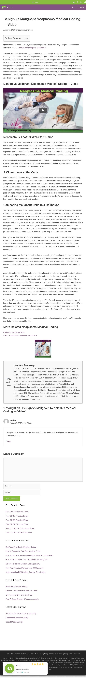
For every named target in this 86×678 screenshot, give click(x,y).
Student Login (25, 654)
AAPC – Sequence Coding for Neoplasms (20, 335)
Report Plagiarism (74, 654)
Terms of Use (34, 654)
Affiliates (17, 654)
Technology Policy (62, 654)
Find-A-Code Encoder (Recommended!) (22, 599)
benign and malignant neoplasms (32, 48)
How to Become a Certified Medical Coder (23, 551)
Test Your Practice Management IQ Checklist (24, 568)
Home (8, 654)
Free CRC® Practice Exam (17, 524)
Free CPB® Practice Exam (17, 516)
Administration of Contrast (16, 587)
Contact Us (52, 654)
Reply (9, 441)
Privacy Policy (44, 654)
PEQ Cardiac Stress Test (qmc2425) (21, 613)
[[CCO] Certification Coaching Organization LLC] (6, 7)
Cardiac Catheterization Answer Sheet (21, 591)
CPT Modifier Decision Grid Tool (19, 595)
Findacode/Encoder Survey (17, 618)
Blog (12, 654)
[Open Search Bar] (73, 7)
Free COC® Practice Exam (17, 512)
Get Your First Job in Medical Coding (21, 547)
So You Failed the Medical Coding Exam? (23, 564)
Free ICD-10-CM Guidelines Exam (20, 528)
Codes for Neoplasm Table (14, 332)
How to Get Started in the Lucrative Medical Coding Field (29, 555)
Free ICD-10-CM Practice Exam (19, 533)
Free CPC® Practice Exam (17, 520)
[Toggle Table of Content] (25, 38)
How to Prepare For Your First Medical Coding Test (27, 560)
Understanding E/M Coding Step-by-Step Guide (25, 572)
